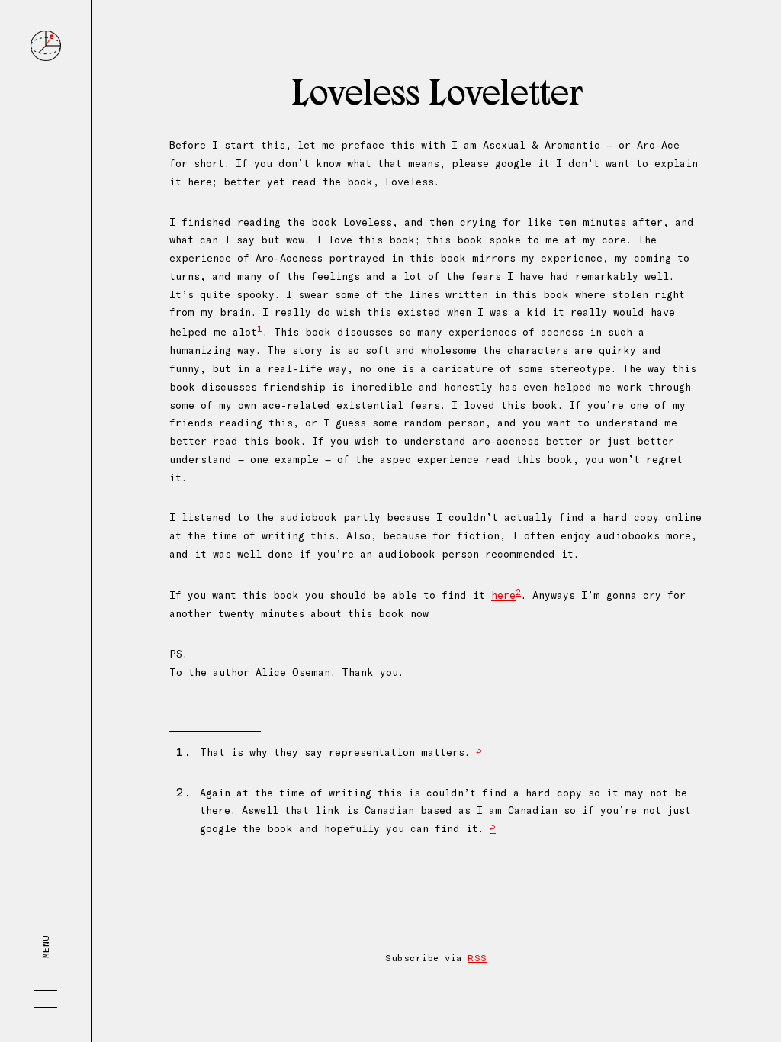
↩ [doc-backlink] (479, 752)
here (503, 596)
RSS (477, 957)
